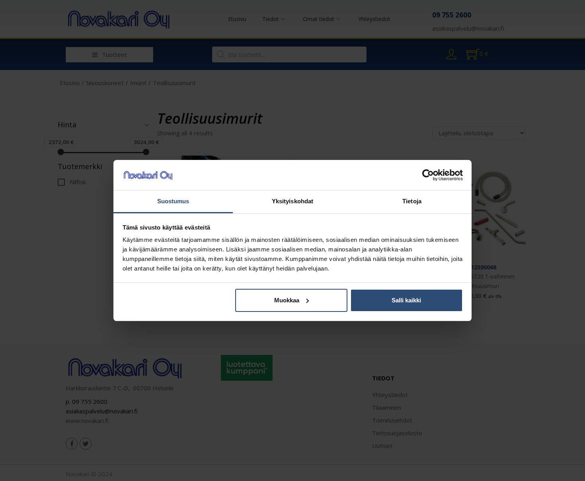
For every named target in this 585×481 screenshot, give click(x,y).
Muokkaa (286, 300)
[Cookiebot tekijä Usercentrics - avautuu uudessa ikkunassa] (428, 175)
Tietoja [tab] (411, 201)
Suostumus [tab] (173, 201)
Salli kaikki (406, 300)
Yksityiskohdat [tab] (292, 201)
